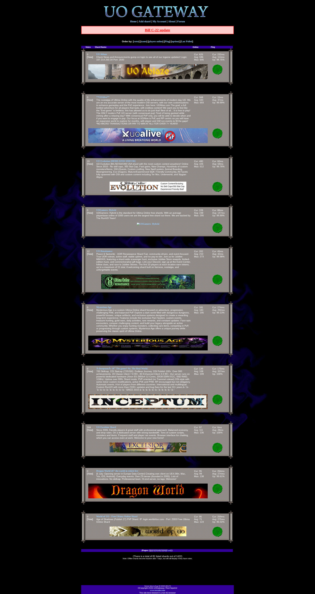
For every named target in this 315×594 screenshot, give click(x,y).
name (144, 41)
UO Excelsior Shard (106, 427)
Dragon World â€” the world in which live (117, 471)
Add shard (145, 21)
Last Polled (186, 41)
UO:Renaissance (104, 251)
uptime (175, 41)
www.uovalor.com (157, 590)
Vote (90, 57)
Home (133, 21)
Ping (167, 41)
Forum (181, 21)
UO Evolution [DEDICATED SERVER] (116, 161)
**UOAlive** (102, 97)
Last (169, 550)
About (171, 21)
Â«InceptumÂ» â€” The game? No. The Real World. (122, 368)
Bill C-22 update (157, 30)
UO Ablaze (101, 54)
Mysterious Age (103, 307)
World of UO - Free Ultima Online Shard (116, 516)
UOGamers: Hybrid (106, 210)
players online (156, 41)
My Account (159, 21)
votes (136, 41)
